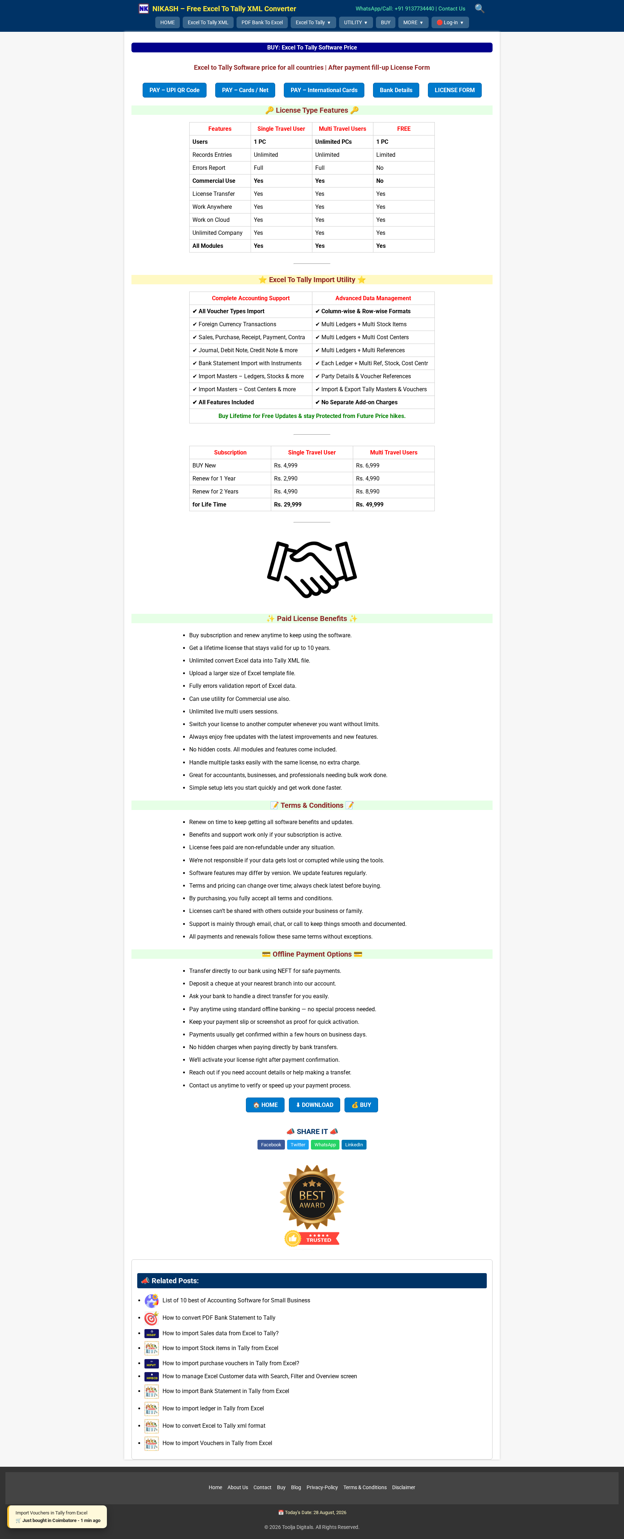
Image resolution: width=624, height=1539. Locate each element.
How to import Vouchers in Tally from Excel (216, 1443)
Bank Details (396, 90)
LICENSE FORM (455, 90)
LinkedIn (354, 1144)
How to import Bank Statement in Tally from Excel (225, 1391)
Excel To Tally (310, 22)
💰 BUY (361, 1105)
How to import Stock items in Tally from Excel (219, 1348)
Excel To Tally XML (208, 22)
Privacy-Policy (322, 1487)
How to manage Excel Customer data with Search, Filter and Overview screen (259, 1376)
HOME (167, 22)
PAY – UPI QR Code (175, 90)
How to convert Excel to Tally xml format (213, 1425)
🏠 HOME (265, 1105)
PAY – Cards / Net (245, 90)
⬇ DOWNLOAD (314, 1105)
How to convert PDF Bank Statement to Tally (218, 1317)
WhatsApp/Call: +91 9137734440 (395, 8)
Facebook (271, 1144)
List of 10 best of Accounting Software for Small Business (235, 1300)
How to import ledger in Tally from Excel (212, 1408)
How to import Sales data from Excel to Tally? (220, 1333)
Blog (296, 1487)
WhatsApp (325, 1144)
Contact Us (451, 8)
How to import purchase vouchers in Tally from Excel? (230, 1363)
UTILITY (353, 22)
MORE (410, 22)
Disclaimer (403, 1487)
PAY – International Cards (324, 90)
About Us (238, 1487)
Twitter (298, 1144)
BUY (385, 22)
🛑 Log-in (447, 22)
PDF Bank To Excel (262, 22)
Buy (281, 1487)
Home (215, 1487)
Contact (263, 1487)
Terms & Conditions (365, 1487)
